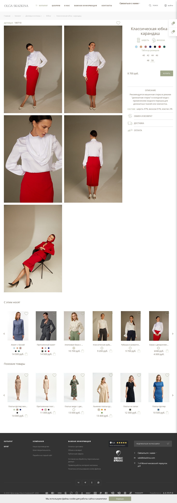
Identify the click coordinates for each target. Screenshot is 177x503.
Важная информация (79, 441)
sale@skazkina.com (146, 457)
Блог (6, 446)
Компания (38, 441)
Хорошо (120, 498)
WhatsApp (98, 482)
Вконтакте (78, 482)
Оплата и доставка (75, 446)
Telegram (85, 482)
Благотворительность (42, 450)
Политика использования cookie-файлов (84, 469)
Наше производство (41, 446)
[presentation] (4, 333)
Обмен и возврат (75, 450)
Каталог (8, 441)
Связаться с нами (129, 3)
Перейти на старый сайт (42, 455)
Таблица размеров (150, 50)
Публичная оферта (75, 454)
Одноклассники (92, 482)
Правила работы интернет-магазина (83, 465)
